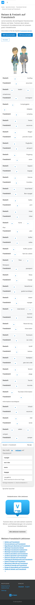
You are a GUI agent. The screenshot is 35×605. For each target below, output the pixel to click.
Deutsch (21, 587)
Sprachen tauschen (8, 489)
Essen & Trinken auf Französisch (15, 561)
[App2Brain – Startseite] (2, 2)
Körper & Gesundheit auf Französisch (17, 567)
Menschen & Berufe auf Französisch (16, 563)
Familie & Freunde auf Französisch (16, 565)
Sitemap (3, 590)
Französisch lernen (21, 7)
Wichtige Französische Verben (14, 548)
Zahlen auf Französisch (12, 542)
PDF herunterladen (9, 35)
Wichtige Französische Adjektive (15, 552)
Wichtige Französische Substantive (16, 550)
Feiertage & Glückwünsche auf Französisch (18, 559)
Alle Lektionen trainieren (17, 532)
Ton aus (29, 445)
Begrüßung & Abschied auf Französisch (17, 546)
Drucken (5, 40)
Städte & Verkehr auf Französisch (15, 569)
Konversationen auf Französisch (15, 544)
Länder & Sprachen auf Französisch (16, 555)
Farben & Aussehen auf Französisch (16, 554)
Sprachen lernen (10, 7)
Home (2, 7)
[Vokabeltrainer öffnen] (17, 508)
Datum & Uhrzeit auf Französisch (15, 557)
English (27, 587)
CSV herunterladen (25, 35)
